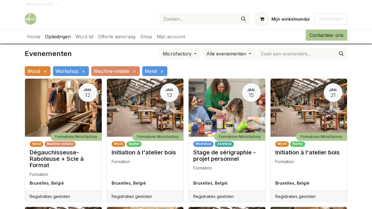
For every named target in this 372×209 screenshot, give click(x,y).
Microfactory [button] (178, 54)
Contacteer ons (327, 35)
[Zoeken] (243, 18)
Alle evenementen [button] (227, 54)
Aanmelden (331, 19)
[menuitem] (34, 36)
